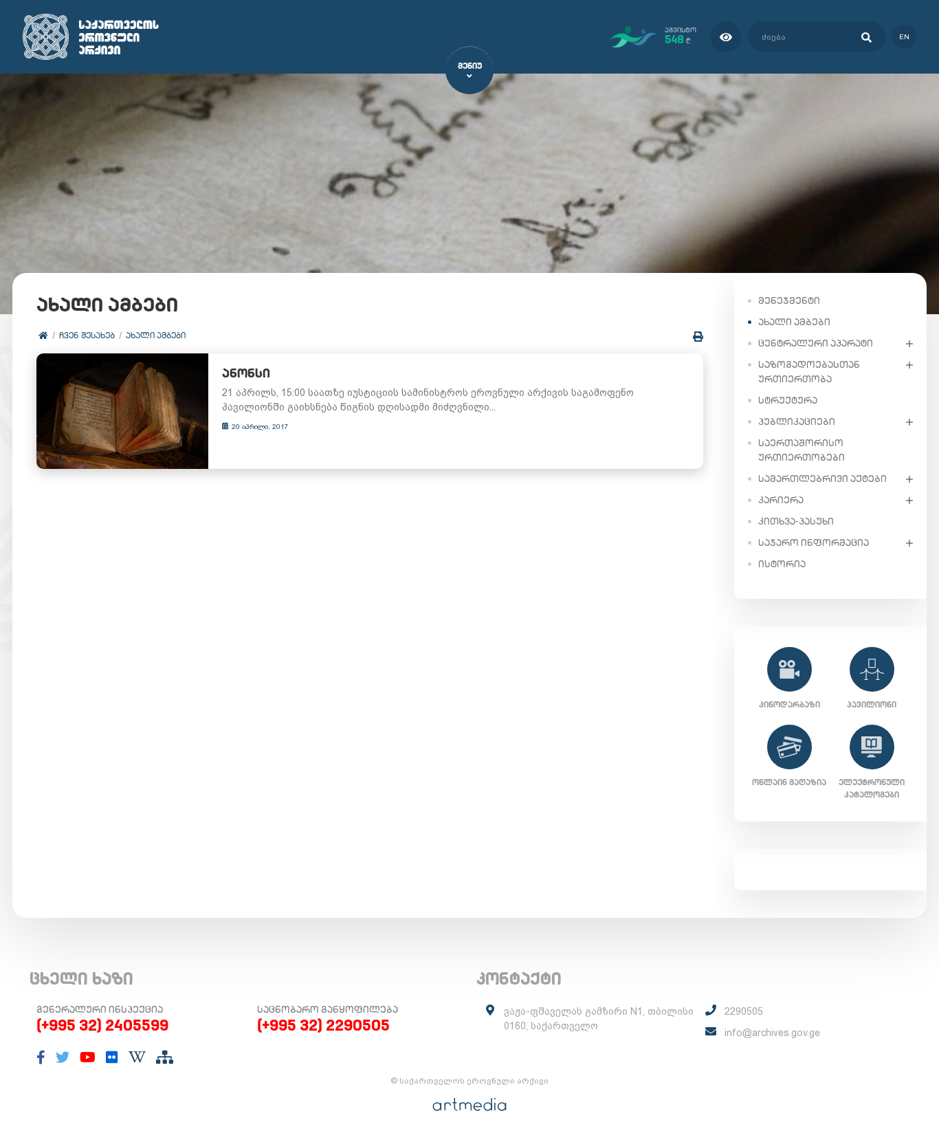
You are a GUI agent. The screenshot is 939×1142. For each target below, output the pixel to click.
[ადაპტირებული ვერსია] (725, 36)
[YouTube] (88, 1057)
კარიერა (781, 500)
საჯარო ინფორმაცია (813, 542)
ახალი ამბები (156, 335)
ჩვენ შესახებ (87, 335)
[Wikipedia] (137, 1057)
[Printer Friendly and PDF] (698, 336)
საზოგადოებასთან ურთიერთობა (809, 371)
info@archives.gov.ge (772, 1032)
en (904, 37)
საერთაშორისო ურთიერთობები (801, 450)
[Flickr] (112, 1057)
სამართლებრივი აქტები (822, 478)
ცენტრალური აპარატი (815, 343)
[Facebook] (40, 1057)
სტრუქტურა (787, 400)
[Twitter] (62, 1057)
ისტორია (782, 564)
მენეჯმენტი (789, 300)
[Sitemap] (164, 1057)
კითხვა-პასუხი (796, 521)
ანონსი (246, 373)
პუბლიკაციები (796, 421)
